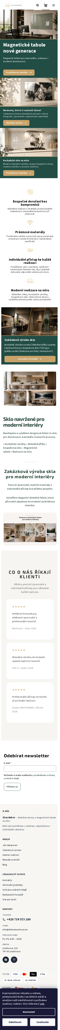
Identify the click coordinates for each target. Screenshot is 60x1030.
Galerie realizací (11, 855)
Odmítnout (15, 1022)
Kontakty (7, 880)
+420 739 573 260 (19, 919)
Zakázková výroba (12, 850)
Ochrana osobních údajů (15, 889)
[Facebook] (6, 959)
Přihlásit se (12, 786)
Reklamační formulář (13, 894)
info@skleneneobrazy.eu (15, 929)
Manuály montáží (11, 859)
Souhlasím (42, 1022)
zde (42, 1004)
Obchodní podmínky (13, 885)
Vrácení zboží (9, 899)
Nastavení (29, 1012)
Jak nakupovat (10, 845)
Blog (5, 864)
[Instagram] (14, 959)
